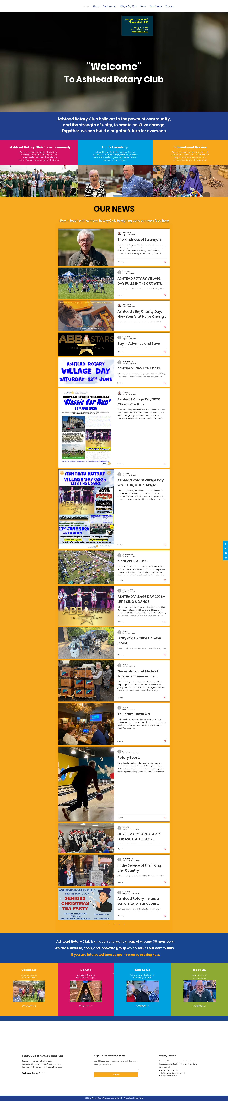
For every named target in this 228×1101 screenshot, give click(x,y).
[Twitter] (225, 548)
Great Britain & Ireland (139, 30)
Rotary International (140, 32)
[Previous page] (104, 924)
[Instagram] (225, 557)
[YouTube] (225, 553)
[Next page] (124, 924)
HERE (145, 22)
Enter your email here (102, 1065)
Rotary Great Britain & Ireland (173, 1073)
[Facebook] (225, 544)
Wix (121, 1098)
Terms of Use (128, 1098)
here (165, 221)
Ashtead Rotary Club (169, 1070)
